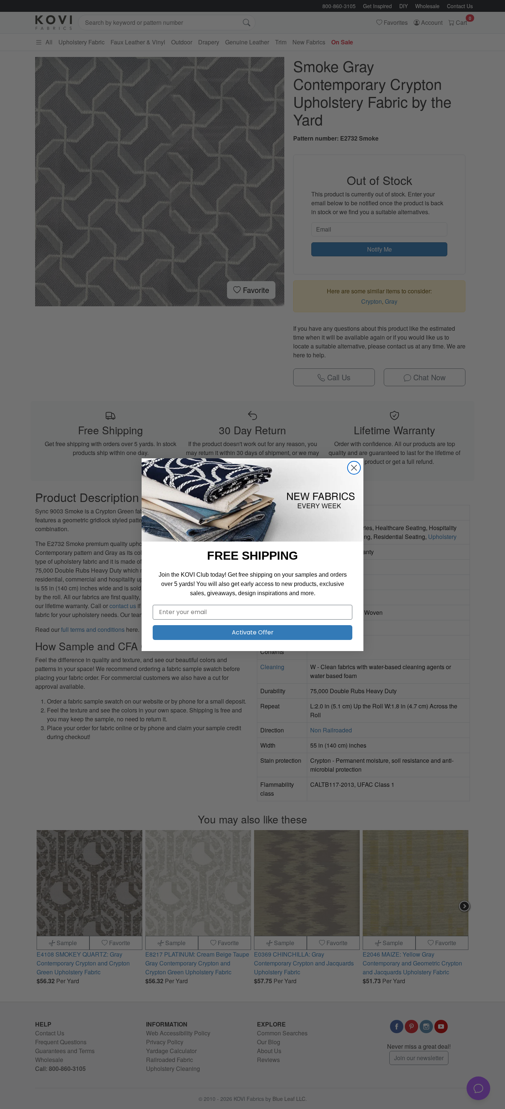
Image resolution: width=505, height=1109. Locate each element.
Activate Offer (253, 632)
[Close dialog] (354, 467)
